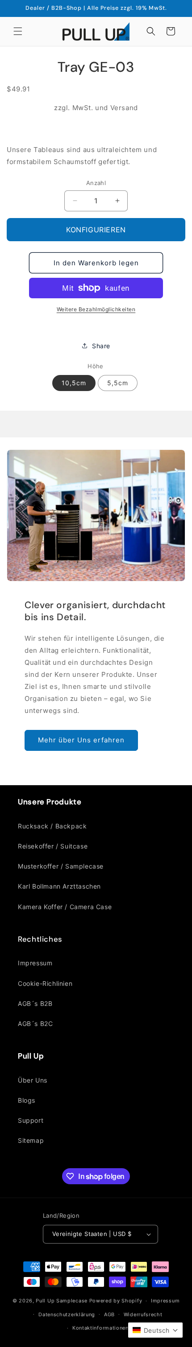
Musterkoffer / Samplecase (61, 866)
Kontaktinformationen (100, 1328)
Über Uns (32, 1080)
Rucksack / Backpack (52, 826)
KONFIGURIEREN (96, 229)
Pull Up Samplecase (62, 1301)
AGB (109, 1314)
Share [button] (101, 346)
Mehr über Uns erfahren (81, 740)
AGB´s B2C (35, 1023)
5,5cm (117, 383)
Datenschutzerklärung (66, 1314)
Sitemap (31, 1140)
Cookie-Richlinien (45, 983)
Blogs (26, 1100)
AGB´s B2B (35, 1003)
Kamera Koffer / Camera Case (65, 906)
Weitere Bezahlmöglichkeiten (96, 309)
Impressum (35, 963)
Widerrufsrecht (143, 1314)
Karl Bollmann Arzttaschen (59, 886)
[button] (18, 31)
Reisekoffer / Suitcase (53, 846)
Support (30, 1120)
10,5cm (74, 383)
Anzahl (96, 182)
